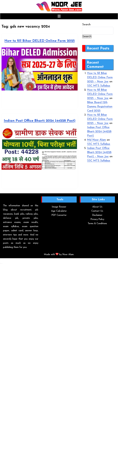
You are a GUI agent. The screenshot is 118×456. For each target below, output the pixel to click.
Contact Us (97, 211)
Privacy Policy (97, 219)
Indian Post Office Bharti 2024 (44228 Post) (39, 121)
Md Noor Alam (96, 140)
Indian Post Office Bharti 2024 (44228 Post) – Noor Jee (99, 152)
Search (86, 24)
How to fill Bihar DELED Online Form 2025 (39, 41)
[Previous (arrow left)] (0, 263)
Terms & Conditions (97, 223)
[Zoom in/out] (0, 259)
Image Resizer (59, 207)
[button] (59, 16)
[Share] (3, 259)
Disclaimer (97, 215)
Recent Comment (95, 65)
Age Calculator (59, 211)
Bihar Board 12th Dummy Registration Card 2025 (99, 106)
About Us (97, 207)
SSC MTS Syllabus (98, 85)
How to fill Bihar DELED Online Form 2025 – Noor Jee (100, 77)
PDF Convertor (59, 215)
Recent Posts (98, 48)
